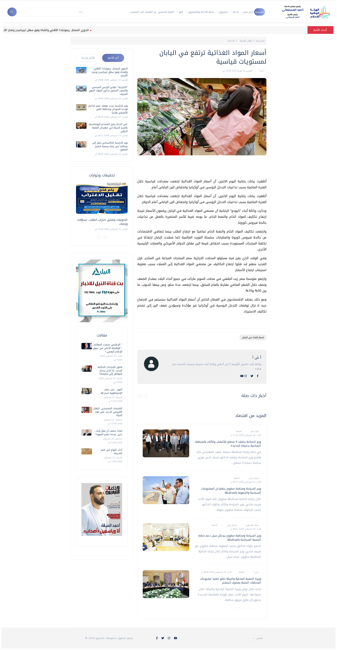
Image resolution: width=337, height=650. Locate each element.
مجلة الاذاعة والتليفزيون (201, 12)
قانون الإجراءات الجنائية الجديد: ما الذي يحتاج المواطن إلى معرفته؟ (110, 370)
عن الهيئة (151, 12)
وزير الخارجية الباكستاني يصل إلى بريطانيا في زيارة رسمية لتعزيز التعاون (110, 146)
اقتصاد (231, 40)
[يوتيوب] (241, 376)
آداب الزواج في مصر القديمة (111, 451)
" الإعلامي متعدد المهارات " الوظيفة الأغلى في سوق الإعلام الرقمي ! (107, 348)
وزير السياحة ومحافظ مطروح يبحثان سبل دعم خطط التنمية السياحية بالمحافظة (229, 537)
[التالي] (146, 395)
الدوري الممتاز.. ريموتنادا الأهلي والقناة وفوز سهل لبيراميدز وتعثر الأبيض (60, 30)
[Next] (105, 237)
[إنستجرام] (245, 376)
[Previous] (98, 237)
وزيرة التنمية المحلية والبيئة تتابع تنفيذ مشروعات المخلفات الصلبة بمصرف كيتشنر (230, 580)
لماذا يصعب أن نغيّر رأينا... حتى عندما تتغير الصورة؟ (108, 433)
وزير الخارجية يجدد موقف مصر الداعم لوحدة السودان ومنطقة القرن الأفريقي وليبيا (108, 109)
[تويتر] (251, 376)
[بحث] (12, 12)
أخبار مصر (254, 431)
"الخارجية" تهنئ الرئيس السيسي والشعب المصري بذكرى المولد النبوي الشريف (108, 90)
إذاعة (235, 12)
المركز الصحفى (166, 12)
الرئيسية (259, 12)
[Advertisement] (202, 168)
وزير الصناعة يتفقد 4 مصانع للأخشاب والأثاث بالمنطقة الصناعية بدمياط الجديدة (228, 443)
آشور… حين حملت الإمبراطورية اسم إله (111, 391)
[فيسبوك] (257, 376)
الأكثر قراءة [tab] (88, 57)
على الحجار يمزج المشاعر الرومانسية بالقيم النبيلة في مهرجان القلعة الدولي (108, 127)
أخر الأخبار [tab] (113, 57)
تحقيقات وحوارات (89, 188)
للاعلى (259, 638)
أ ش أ (261, 71)
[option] (102, 207)
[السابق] (140, 395)
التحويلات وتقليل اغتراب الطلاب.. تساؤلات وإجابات (102, 221)
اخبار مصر (248, 12)
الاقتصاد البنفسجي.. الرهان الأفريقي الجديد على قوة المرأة (107, 412)
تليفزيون (223, 12)
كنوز (181, 12)
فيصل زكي (253, 478)
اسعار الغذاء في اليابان (253, 337)
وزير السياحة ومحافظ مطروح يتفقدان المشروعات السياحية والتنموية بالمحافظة (231, 490)
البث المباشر (137, 12)
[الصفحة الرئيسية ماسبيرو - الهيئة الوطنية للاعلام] (301, 12)
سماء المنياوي (252, 525)
